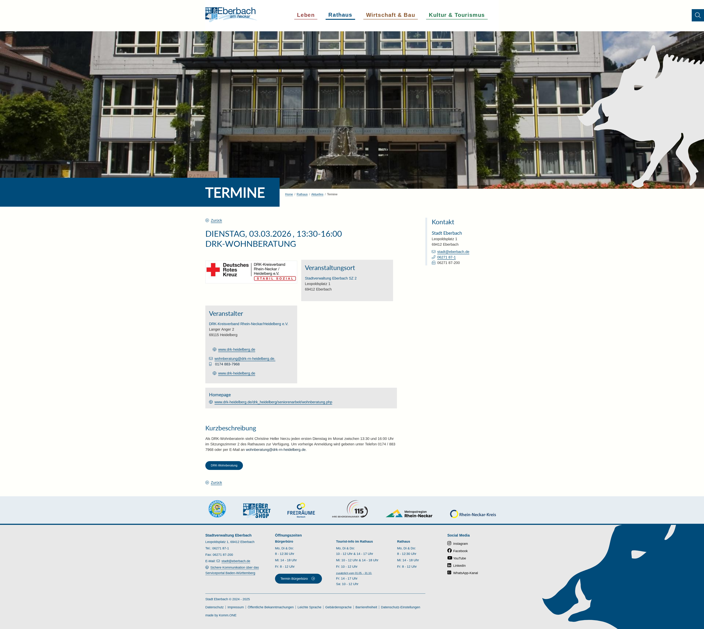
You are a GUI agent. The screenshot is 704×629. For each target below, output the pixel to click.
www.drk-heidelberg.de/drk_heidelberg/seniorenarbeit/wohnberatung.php (273, 402)
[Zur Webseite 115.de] (350, 509)
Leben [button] (306, 15)
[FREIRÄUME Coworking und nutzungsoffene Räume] (301, 510)
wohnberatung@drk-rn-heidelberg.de (276, 450)
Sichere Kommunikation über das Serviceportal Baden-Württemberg (232, 570)
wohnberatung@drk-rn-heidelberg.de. (244, 359)
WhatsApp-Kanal (465, 573)
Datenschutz (214, 607)
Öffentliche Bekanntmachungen (271, 607)
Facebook (460, 551)
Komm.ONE (227, 615)
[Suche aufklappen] (698, 15)
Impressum (236, 607)
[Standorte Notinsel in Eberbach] (217, 509)
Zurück (216, 220)
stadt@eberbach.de (453, 252)
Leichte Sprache (309, 607)
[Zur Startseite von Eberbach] (231, 14)
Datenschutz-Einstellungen (400, 607)
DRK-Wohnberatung (224, 465)
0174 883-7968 (227, 364)
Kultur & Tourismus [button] (457, 15)
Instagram (460, 544)
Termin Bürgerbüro (294, 578)
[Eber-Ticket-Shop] (257, 510)
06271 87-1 (446, 257)
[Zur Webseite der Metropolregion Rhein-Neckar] (409, 513)
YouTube (459, 558)
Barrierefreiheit (366, 607)
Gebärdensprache (338, 607)
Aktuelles (317, 194)
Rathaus (302, 194)
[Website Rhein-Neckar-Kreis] (473, 514)
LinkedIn (459, 565)
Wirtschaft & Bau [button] (390, 15)
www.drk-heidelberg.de (236, 349)
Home (289, 194)
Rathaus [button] (340, 15)
